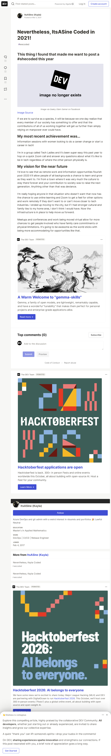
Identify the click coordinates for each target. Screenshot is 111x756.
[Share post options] (5, 99)
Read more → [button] (26, 316)
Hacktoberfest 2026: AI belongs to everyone (48, 690)
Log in (82, 3)
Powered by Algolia (63, 4)
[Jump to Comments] (5, 69)
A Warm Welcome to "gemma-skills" (50, 297)
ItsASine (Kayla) (32, 14)
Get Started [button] (11, 750)
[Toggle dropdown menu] (101, 239)
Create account (99, 3)
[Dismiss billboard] (107, 715)
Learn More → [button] (27, 487)
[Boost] (5, 89)
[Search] (13, 3)
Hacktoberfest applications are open (50, 467)
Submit (28, 354)
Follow (60, 512)
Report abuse (70, 363)
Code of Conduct (52, 363)
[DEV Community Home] (4, 4)
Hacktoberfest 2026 (64, 698)
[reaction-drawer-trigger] (5, 58)
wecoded (23, 44)
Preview (43, 354)
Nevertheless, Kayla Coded (26, 564)
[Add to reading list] (5, 80)
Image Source (25, 112)
